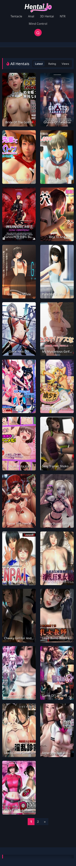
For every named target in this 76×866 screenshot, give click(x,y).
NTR (62, 16)
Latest (39, 63)
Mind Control (38, 24)
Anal (31, 16)
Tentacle (16, 16)
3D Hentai (47, 16)
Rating (52, 63)
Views (65, 63)
